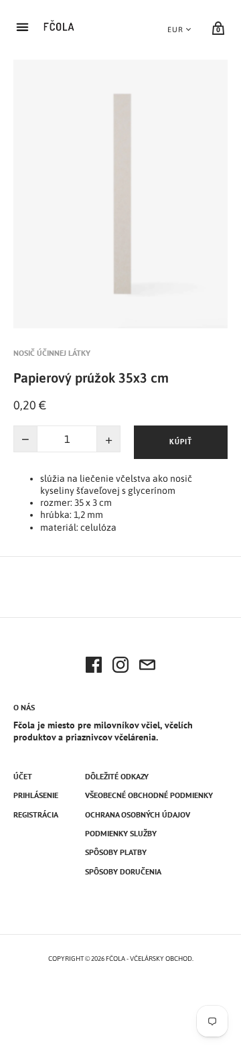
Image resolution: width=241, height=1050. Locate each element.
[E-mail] (147, 667)
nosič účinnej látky (51, 353)
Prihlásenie (35, 795)
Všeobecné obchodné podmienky (149, 795)
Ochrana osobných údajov (137, 814)
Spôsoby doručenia (123, 871)
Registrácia (35, 814)
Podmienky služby (121, 833)
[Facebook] (94, 667)
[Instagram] (120, 667)
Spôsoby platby (116, 852)
